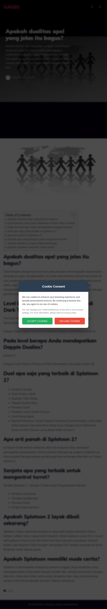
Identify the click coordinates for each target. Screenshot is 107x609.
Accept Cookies (37, 321)
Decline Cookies (69, 321)
